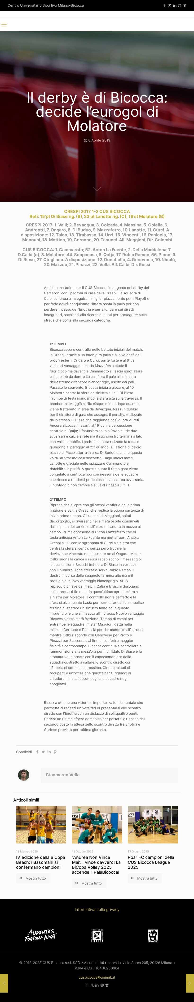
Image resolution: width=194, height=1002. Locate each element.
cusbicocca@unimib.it (97, 977)
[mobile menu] (4, 25)
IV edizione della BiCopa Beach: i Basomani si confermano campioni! (40, 862)
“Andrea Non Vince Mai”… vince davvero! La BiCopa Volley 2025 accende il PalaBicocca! (96, 865)
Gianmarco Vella (62, 774)
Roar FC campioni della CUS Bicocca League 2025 (151, 862)
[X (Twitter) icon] (170, 5)
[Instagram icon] (179, 5)
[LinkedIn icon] (174, 5)
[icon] (184, 5)
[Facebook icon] (165, 5)
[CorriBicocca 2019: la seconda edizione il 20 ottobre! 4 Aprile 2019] (4, 983)
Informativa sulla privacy (97, 909)
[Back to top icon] (171, 992)
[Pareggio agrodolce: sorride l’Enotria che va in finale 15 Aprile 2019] (190, 983)
